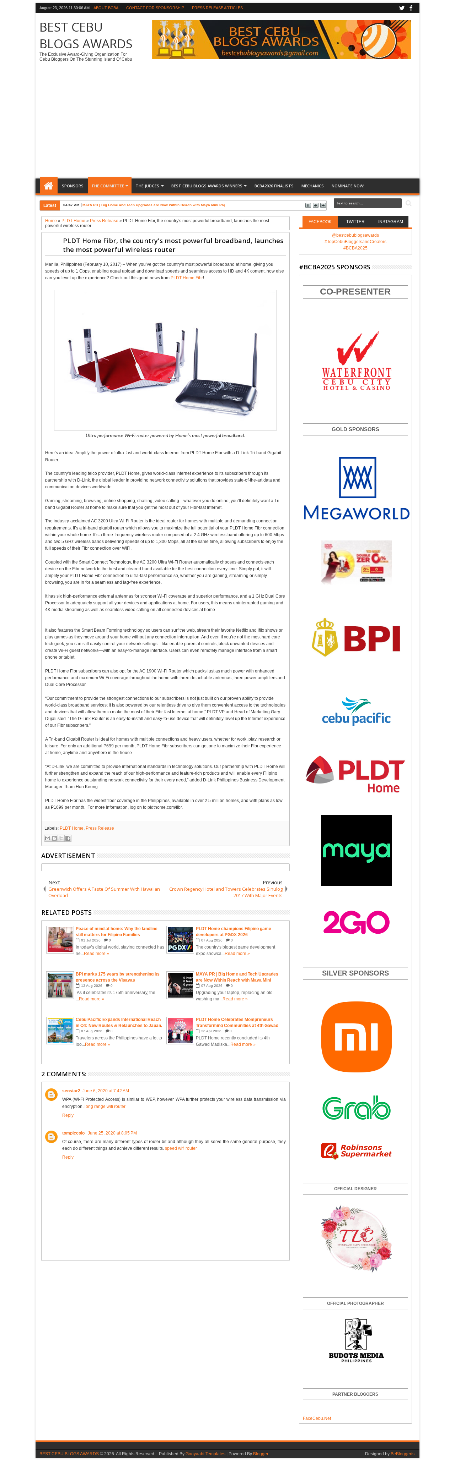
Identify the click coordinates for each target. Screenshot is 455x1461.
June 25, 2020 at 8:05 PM (112, 1133)
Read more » (96, 953)
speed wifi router (181, 1148)
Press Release (100, 828)
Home (49, 186)
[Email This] (47, 838)
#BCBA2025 (355, 248)
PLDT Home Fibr (187, 277)
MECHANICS (312, 185)
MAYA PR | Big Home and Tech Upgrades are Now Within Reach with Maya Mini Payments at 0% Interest (172, 205)
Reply (68, 1115)
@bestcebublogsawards (355, 235)
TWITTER (355, 221)
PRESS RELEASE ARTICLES (217, 8)
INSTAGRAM (390, 221)
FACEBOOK (320, 221)
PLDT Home (72, 828)
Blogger (260, 1453)
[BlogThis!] (54, 838)
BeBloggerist (403, 1453)
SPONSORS (73, 185)
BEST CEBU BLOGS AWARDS (86, 35)
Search (408, 203)
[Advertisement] (227, 124)
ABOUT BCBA (105, 8)
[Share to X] (61, 838)
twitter (401, 8)
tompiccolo (74, 1133)
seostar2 (71, 1090)
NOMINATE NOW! (348, 185)
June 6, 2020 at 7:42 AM (105, 1090)
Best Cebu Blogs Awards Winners (206, 185)
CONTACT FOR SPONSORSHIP (155, 8)
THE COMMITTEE (107, 185)
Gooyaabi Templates (205, 1453)
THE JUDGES (147, 185)
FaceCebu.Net (317, 1418)
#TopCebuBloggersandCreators (355, 241)
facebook (411, 8)
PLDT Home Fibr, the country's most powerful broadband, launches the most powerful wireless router (173, 245)
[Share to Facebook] (67, 838)
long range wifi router (105, 1106)
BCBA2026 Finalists (274, 185)
